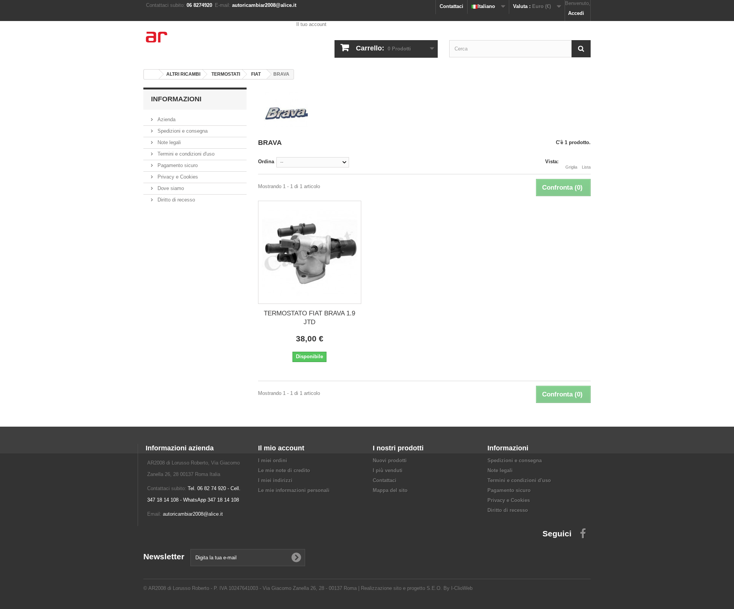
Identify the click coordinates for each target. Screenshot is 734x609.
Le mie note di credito (284, 470)
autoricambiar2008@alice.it (193, 514)
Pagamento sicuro (177, 165)
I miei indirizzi (275, 480)
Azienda (165, 119)
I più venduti (388, 470)
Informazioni (176, 99)
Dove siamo (170, 188)
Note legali (168, 142)
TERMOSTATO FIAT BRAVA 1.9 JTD (309, 318)
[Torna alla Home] (151, 74)
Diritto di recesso (175, 200)
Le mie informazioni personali (294, 490)
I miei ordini (272, 460)
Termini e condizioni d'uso (185, 154)
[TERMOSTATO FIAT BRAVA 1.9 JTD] (309, 252)
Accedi (576, 13)
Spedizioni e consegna (182, 131)
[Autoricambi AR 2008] (214, 42)
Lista (586, 167)
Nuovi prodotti (390, 460)
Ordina (266, 161)
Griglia (571, 167)
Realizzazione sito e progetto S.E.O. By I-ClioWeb (417, 588)
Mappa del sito (390, 490)
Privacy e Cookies (177, 177)
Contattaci (451, 6)
